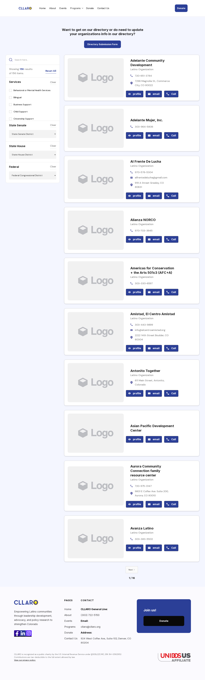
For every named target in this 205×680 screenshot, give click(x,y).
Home (42, 8)
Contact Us (103, 8)
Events (63, 8)
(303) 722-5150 (90, 615)
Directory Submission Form (102, 44)
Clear (53, 82)
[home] (28, 8)
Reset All (50, 71)
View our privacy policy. (25, 660)
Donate (90, 8)
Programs (69, 626)
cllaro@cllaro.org (90, 626)
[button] (77, 8)
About (52, 8)
